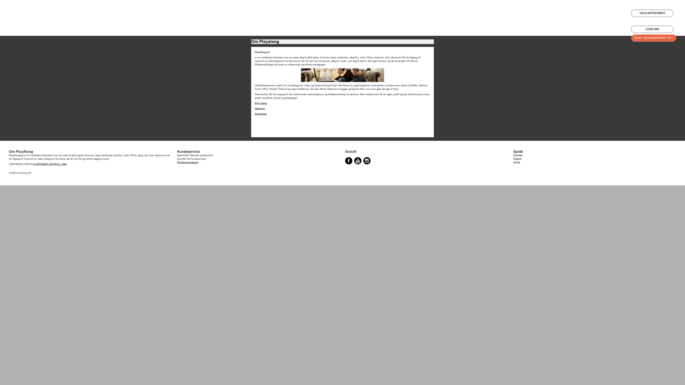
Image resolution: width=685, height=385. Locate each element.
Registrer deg (652, 20)
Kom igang (261, 103)
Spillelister (261, 114)
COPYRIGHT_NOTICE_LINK (50, 164)
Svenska (517, 155)
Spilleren (260, 108)
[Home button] (26, 13)
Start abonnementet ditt (653, 38)
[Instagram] (367, 160)
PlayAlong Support (187, 162)
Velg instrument (652, 13)
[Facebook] (348, 160)
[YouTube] (357, 160)
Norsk (516, 162)
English (517, 159)
